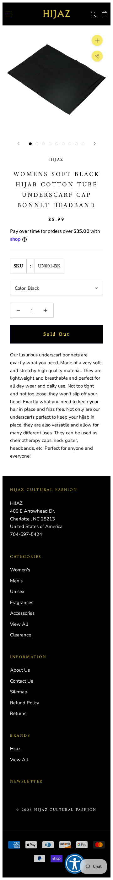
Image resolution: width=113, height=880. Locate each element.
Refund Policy (24, 703)
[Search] (93, 14)
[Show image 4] (50, 143)
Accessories (22, 613)
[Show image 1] (30, 143)
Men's (16, 581)
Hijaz (56, 159)
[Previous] (18, 143)
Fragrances (21, 602)
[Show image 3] (43, 143)
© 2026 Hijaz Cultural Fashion (56, 810)
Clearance (20, 635)
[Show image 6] (63, 143)
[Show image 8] (76, 143)
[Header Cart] (104, 14)
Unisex (17, 591)
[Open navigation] (9, 13)
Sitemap (18, 692)
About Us (20, 670)
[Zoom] (97, 40)
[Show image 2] (36, 143)
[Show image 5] (56, 143)
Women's (20, 570)
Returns (18, 713)
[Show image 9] (83, 143)
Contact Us (21, 681)
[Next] (95, 143)
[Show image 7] (69, 143)
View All (19, 624)
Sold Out (56, 334)
